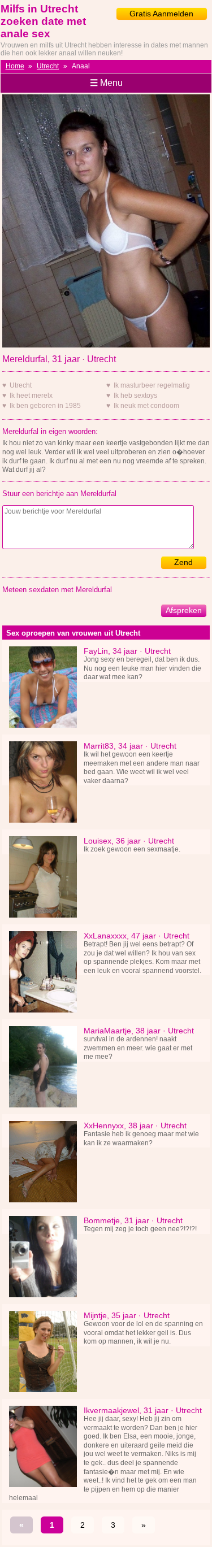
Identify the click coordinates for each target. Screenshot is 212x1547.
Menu (106, 83)
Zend (183, 562)
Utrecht (48, 66)
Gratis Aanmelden (161, 13)
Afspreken (184, 610)
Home (15, 66)
